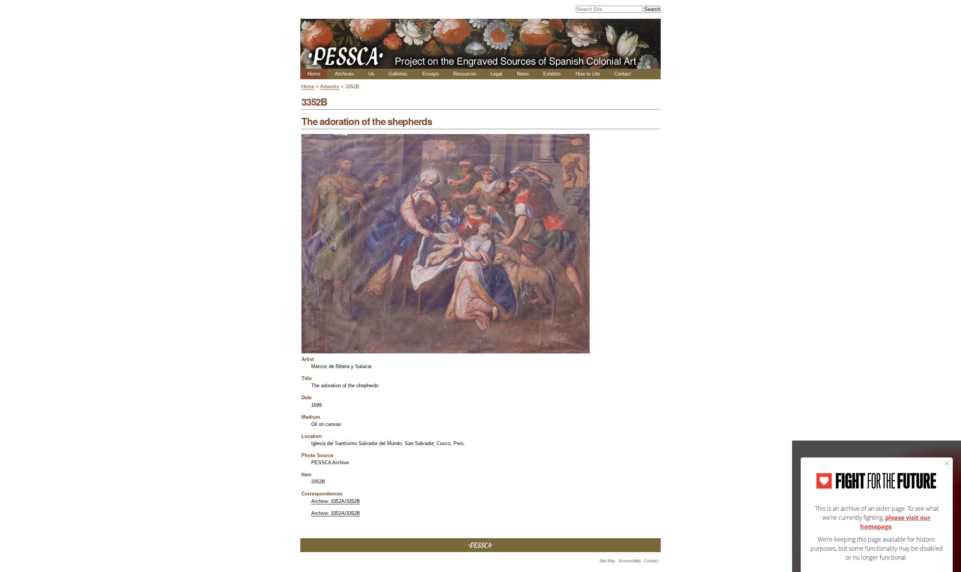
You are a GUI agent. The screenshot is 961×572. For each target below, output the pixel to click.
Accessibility (630, 560)
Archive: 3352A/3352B (335, 501)
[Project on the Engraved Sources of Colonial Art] (480, 65)
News (523, 74)
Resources (464, 74)
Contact (622, 74)
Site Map (607, 560)
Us (371, 74)
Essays (430, 74)
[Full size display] (445, 350)
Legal (496, 74)
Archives (344, 74)
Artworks (329, 86)
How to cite (587, 74)
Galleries (398, 74)
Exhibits (552, 74)
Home (313, 74)
